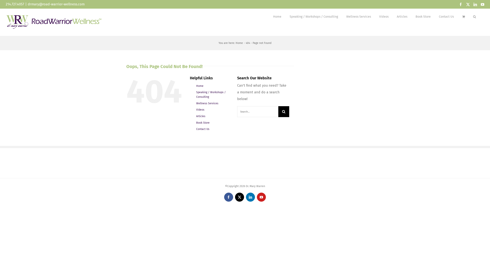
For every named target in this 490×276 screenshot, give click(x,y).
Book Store (203, 122)
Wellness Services (207, 103)
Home (199, 86)
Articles (200, 116)
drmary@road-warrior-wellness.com (56, 4)
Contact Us (202, 129)
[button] (474, 17)
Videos (200, 109)
